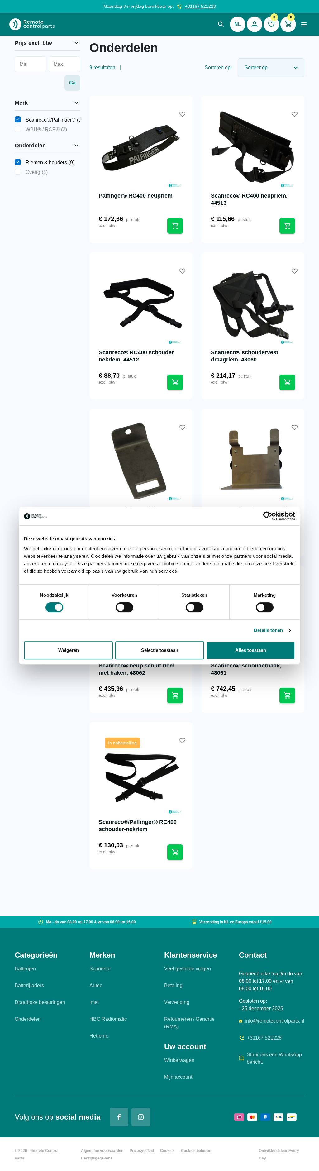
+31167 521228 (200, 6)
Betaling (173, 985)
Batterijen (25, 968)
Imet (94, 1002)
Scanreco (100, 968)
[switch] (124, 607)
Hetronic (98, 1036)
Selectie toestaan (159, 650)
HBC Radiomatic (108, 1019)
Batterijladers (29, 985)
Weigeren (68, 650)
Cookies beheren (196, 1151)
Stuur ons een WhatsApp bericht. (274, 1058)
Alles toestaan (250, 650)
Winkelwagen (179, 1060)
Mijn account (178, 1077)
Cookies (167, 1151)
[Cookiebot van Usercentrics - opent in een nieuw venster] (267, 516)
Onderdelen (28, 1019)
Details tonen (268, 630)
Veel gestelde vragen (187, 968)
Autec (95, 985)
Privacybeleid (142, 1151)
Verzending (176, 1002)
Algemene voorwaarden (102, 1151)
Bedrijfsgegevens (96, 1158)
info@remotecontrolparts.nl (274, 1021)
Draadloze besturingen (40, 1002)
